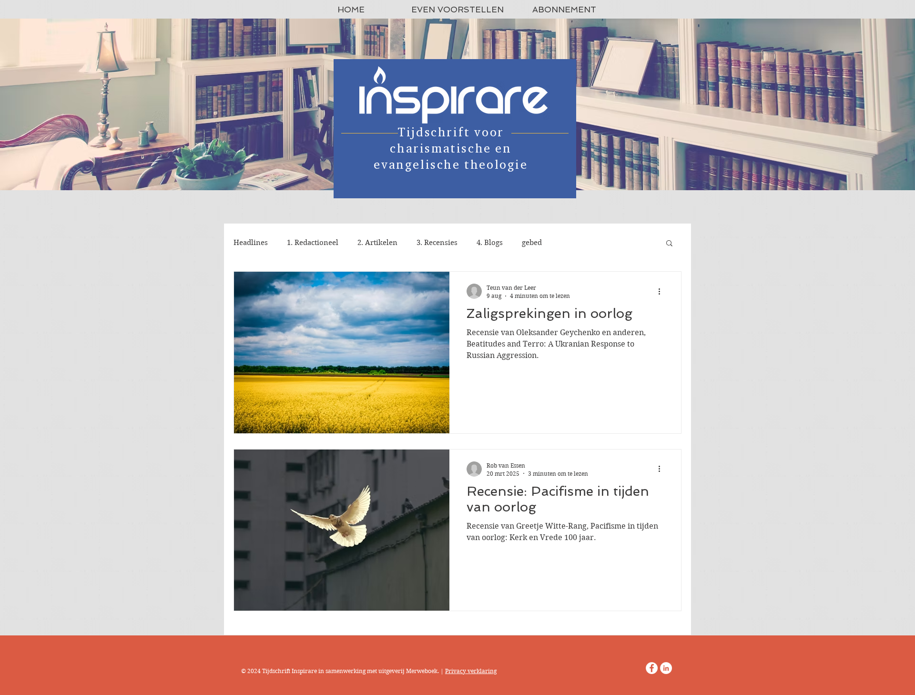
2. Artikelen (377, 242)
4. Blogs (490, 242)
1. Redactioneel (312, 242)
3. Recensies (437, 242)
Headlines (251, 242)
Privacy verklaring (471, 671)
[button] (669, 244)
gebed (532, 242)
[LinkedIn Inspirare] (666, 668)
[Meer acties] (662, 291)
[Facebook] (652, 668)
